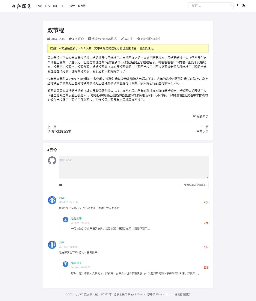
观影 (55, 6)
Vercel (159, 294)
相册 (39, 6)
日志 (47, 6)
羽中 (61, 242)
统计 (72, 6)
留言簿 (82, 6)
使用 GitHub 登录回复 (195, 185)
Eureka (141, 294)
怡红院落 (21, 5)
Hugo (131, 294)
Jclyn (61, 198)
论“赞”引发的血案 (59, 131)
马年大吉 (203, 131)
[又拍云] (170, 294)
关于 (64, 6)
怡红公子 (76, 218)
